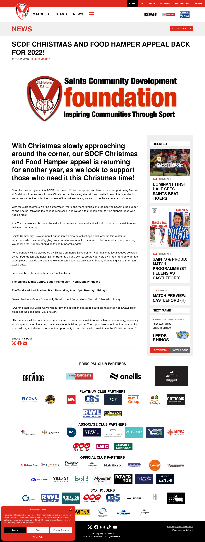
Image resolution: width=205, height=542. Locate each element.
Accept (15, 530)
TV (142, 3)
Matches (41, 14)
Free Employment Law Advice (180, 526)
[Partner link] (33, 376)
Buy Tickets (160, 350)
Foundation (182, 3)
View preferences (61, 530)
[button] (70, 509)
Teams (61, 14)
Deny (38, 530)
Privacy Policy (38, 537)
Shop (152, 3)
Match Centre (180, 350)
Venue (198, 3)
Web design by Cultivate (182, 529)
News (78, 14)
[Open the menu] (91, 14)
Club (132, 3)
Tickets (165, 3)
